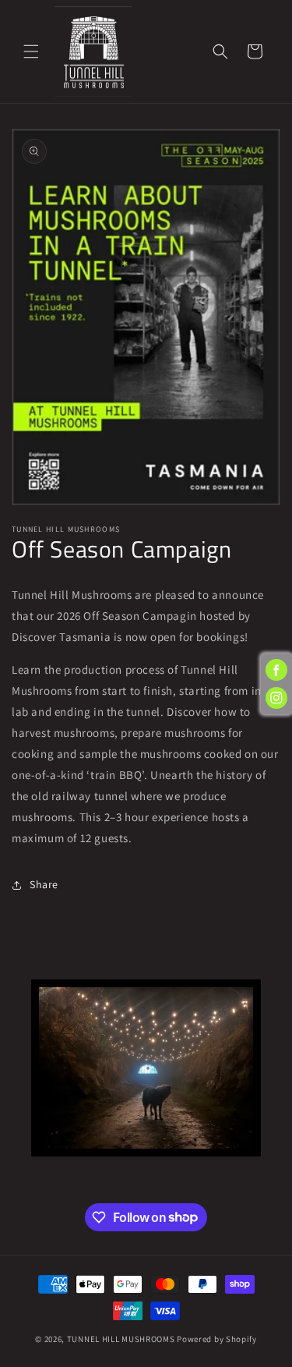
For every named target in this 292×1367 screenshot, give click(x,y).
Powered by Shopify (217, 1338)
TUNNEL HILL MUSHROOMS (121, 1338)
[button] (31, 51)
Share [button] (44, 884)
